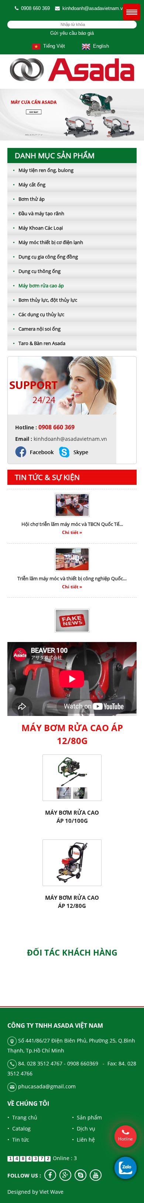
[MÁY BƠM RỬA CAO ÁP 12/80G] (72, 862)
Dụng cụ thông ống (37, 271)
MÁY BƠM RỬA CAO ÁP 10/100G (72, 816)
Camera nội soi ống (37, 328)
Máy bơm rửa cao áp (38, 285)
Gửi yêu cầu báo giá (72, 33)
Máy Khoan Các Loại (38, 227)
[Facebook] (50, 1175)
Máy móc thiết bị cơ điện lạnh (48, 242)
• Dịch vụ (83, 1128)
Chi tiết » (72, 525)
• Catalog (19, 1128)
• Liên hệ (83, 1139)
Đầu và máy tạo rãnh (38, 213)
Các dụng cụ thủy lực (38, 314)
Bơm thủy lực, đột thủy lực (45, 300)
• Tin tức (18, 1139)
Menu (131, 12)
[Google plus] (65, 1175)
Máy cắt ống (29, 184)
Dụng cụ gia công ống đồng (45, 256)
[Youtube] (96, 1175)
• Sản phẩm (87, 1117)
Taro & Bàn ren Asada (39, 343)
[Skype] (80, 1175)
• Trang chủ (22, 1117)
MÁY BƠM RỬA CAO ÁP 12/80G (72, 901)
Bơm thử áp (29, 199)
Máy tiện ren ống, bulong (43, 170)
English (99, 46)
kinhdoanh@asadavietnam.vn (94, 8)
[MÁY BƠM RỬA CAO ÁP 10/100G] (72, 777)
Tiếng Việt (52, 46)
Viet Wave (52, 1191)
